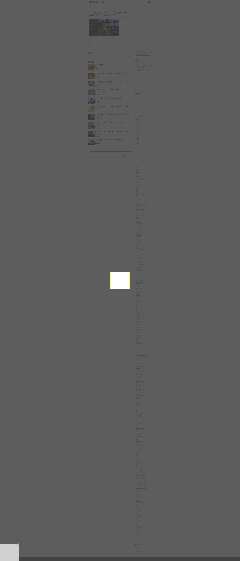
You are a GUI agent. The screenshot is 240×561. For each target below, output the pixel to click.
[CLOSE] (110, 272)
